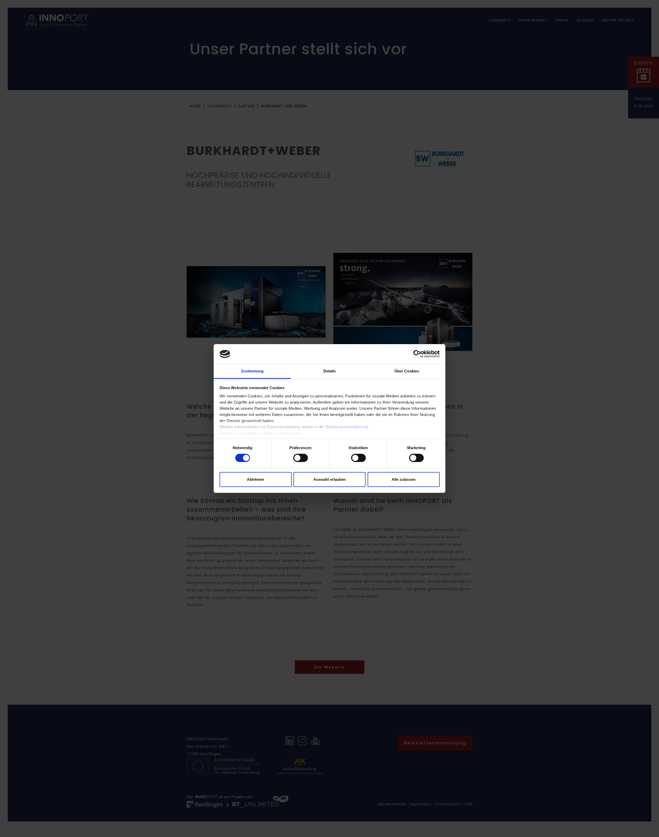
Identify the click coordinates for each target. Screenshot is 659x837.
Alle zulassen (403, 479)
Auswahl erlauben (329, 479)
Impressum (290, 433)
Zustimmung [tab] (252, 371)
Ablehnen (255, 479)
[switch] (300, 458)
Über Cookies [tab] (406, 371)
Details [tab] (329, 371)
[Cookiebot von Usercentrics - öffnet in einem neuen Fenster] (417, 354)
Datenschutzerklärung (347, 427)
